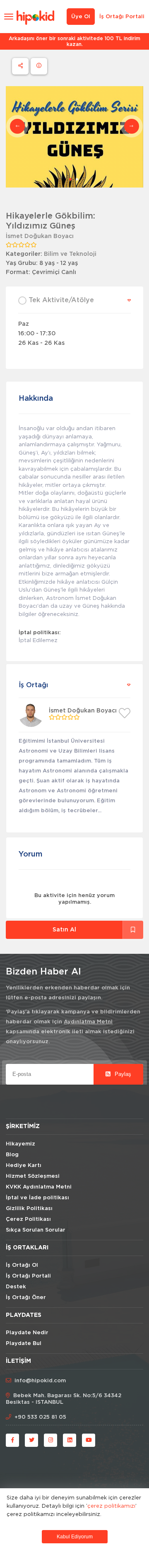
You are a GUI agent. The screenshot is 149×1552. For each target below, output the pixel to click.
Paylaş (122, 1074)
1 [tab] (70, 179)
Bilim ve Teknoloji (70, 254)
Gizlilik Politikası (29, 1208)
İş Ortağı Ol (22, 1265)
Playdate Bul (23, 1343)
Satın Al (64, 930)
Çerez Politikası (28, 1219)
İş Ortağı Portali (121, 16)
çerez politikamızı (111, 1506)
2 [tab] (77, 179)
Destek (16, 1287)
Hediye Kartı (23, 1165)
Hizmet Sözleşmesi (33, 1176)
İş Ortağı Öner (26, 1297)
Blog (12, 1154)
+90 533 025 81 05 (40, 1417)
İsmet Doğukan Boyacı (40, 236)
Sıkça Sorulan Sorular (35, 1230)
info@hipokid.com (40, 1381)
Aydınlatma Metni (88, 1022)
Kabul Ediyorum (75, 1537)
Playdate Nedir (27, 1332)
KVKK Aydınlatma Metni (39, 1187)
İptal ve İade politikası (37, 1198)
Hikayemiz (20, 1144)
